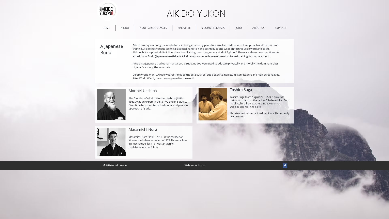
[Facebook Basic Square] (285, 165)
